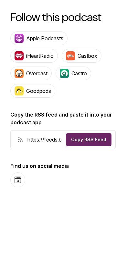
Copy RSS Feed (88, 139)
